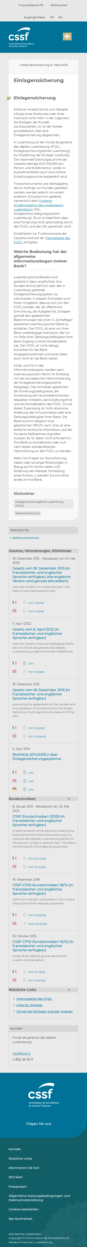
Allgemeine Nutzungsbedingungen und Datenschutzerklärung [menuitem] (39, 1198)
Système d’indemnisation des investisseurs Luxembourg (38, 205)
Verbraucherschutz (27, 513)
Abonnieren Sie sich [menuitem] (24, 1168)
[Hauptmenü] (75, 35)
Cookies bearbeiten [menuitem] (24, 1209)
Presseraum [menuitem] (18, 1186)
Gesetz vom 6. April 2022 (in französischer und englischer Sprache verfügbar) (37, 633)
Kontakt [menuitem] (15, 1149)
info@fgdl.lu (21, 1053)
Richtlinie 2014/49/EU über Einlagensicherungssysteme (36, 757)
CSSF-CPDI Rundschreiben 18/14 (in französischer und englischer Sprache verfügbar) (42, 889)
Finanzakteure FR (31, 5)
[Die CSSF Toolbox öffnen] (58, 39)
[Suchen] (53, 39)
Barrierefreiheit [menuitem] (21, 1219)
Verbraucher (58, 5)
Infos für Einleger (29, 1005)
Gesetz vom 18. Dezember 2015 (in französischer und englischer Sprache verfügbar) (41, 694)
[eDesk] (67, 36)
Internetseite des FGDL (34, 999)
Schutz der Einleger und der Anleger (44, 1011)
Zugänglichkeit (34, 17)
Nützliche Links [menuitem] (20, 1158)
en (60, 17)
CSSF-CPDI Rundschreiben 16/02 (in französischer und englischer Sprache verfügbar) (43, 946)
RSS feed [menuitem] (15, 1177)
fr (52, 17)
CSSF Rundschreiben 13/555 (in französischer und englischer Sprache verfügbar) (38, 820)
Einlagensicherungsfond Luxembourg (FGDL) (39, 503)
